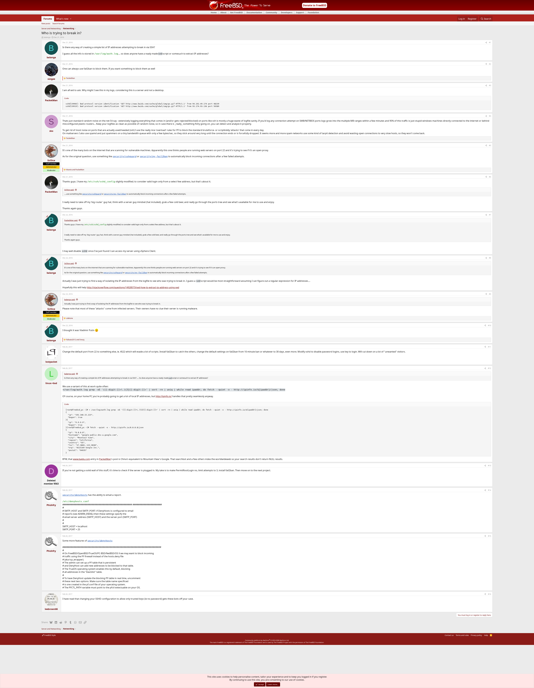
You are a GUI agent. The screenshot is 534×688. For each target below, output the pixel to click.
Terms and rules (462, 635)
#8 (490, 258)
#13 (489, 465)
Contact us (449, 635)
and (75, 170)
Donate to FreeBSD (314, 5)
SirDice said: (69, 189)
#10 (489, 325)
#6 (490, 177)
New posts (45, 23)
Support (300, 12)
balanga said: (69, 299)
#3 (490, 85)
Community (271, 12)
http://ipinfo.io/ (164, 396)
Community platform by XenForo (267, 640)
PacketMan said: (71, 220)
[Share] (486, 42)
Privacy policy (476, 635)
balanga (47, 37)
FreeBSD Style (50, 635)
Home (214, 12)
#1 (490, 42)
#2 (490, 64)
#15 (489, 536)
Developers (286, 12)
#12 (489, 368)
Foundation (313, 12)
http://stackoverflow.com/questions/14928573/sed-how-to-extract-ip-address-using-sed (133, 287)
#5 (490, 145)
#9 (490, 294)
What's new (62, 18)
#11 (489, 347)
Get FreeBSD (236, 12)
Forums (48, 18)
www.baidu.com (81, 459)
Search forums (58, 23)
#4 (490, 116)
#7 (490, 215)
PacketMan (105, 459)
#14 (489, 490)
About (223, 12)
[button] (71, 18)
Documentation (254, 12)
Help (486, 635)
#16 (489, 594)
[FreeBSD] (238, 9)
